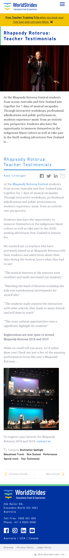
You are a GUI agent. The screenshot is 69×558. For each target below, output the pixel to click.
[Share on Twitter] (48, 176)
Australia (10, 538)
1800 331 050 (27, 518)
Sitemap (8, 547)
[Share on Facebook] (41, 176)
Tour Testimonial (30, 458)
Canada (33, 538)
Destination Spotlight (31, 450)
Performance (50, 454)
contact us (43, 441)
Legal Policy (44, 547)
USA (22, 538)
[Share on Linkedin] (55, 176)
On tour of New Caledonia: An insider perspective (19, 475)
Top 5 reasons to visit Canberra (50, 475)
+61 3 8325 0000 (25, 522)
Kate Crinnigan (15, 175)
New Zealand (34, 454)
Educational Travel (14, 454)
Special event (11, 458)
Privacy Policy (25, 547)
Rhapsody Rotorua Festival (30, 184)
